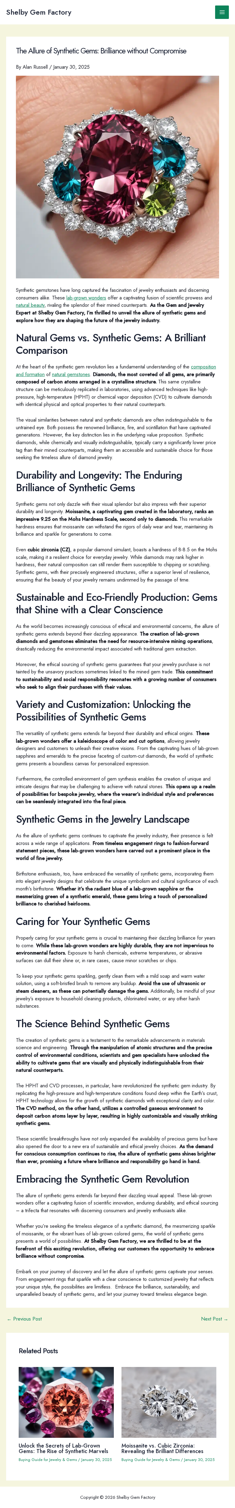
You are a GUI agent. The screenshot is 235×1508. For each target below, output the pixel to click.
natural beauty (30, 305)
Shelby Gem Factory (38, 12)
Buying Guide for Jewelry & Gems (48, 1460)
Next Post (214, 1318)
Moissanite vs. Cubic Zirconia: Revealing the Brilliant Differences (162, 1448)
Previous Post (24, 1318)
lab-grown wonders (86, 297)
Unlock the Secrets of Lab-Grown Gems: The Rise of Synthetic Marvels (63, 1448)
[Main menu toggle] (222, 12)
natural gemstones (71, 374)
